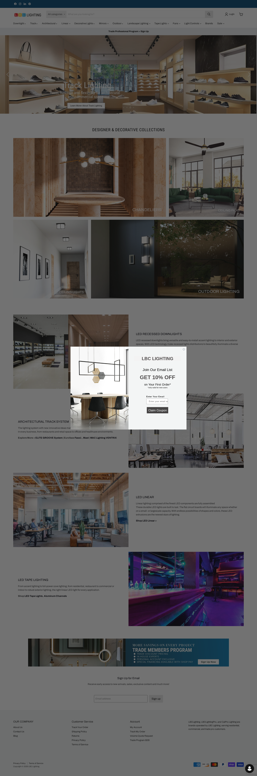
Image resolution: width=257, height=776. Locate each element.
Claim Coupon (157, 410)
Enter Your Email (155, 397)
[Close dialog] (183, 349)
